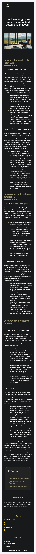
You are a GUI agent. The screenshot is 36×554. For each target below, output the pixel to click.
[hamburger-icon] (29, 5)
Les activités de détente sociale (19, 486)
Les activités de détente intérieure (19, 478)
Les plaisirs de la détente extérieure (17, 482)
